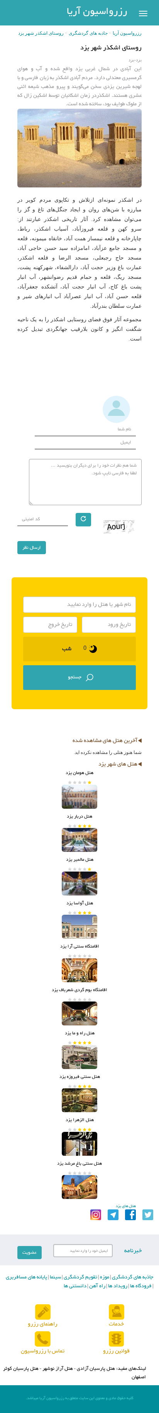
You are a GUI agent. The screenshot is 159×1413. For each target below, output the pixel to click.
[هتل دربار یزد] (79, 840)
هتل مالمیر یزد (79, 859)
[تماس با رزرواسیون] (43, 1339)
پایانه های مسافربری (26, 1277)
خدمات (116, 1324)
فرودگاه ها (140, 1286)
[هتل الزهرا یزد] (79, 1144)
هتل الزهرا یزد (80, 1120)
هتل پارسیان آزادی (96, 1368)
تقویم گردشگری (80, 1277)
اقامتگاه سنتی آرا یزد (79, 946)
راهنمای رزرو (43, 1324)
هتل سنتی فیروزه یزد (79, 1076)
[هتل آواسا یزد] (79, 927)
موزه (104, 1277)
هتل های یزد (126, 1206)
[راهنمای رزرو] (43, 1312)
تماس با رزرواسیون (42, 1351)
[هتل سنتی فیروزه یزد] (79, 1100)
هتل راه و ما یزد (80, 1033)
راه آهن (96, 1286)
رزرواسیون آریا (97, 11)
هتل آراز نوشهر (57, 1368)
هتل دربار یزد (79, 816)
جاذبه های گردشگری (88, 33)
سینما (55, 1277)
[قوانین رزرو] (116, 1339)
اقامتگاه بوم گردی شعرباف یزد (79, 990)
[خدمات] (116, 1312)
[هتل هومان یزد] (79, 797)
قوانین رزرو (116, 1351)
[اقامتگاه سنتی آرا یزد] (79, 970)
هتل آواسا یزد (79, 903)
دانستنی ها (75, 1286)
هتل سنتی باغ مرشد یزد (79, 1163)
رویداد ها (117, 1286)
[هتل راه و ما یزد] (79, 1057)
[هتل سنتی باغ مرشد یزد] (79, 1187)
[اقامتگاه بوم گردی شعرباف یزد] (79, 1013)
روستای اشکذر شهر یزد (41, 33)
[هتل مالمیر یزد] (79, 883)
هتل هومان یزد (79, 773)
